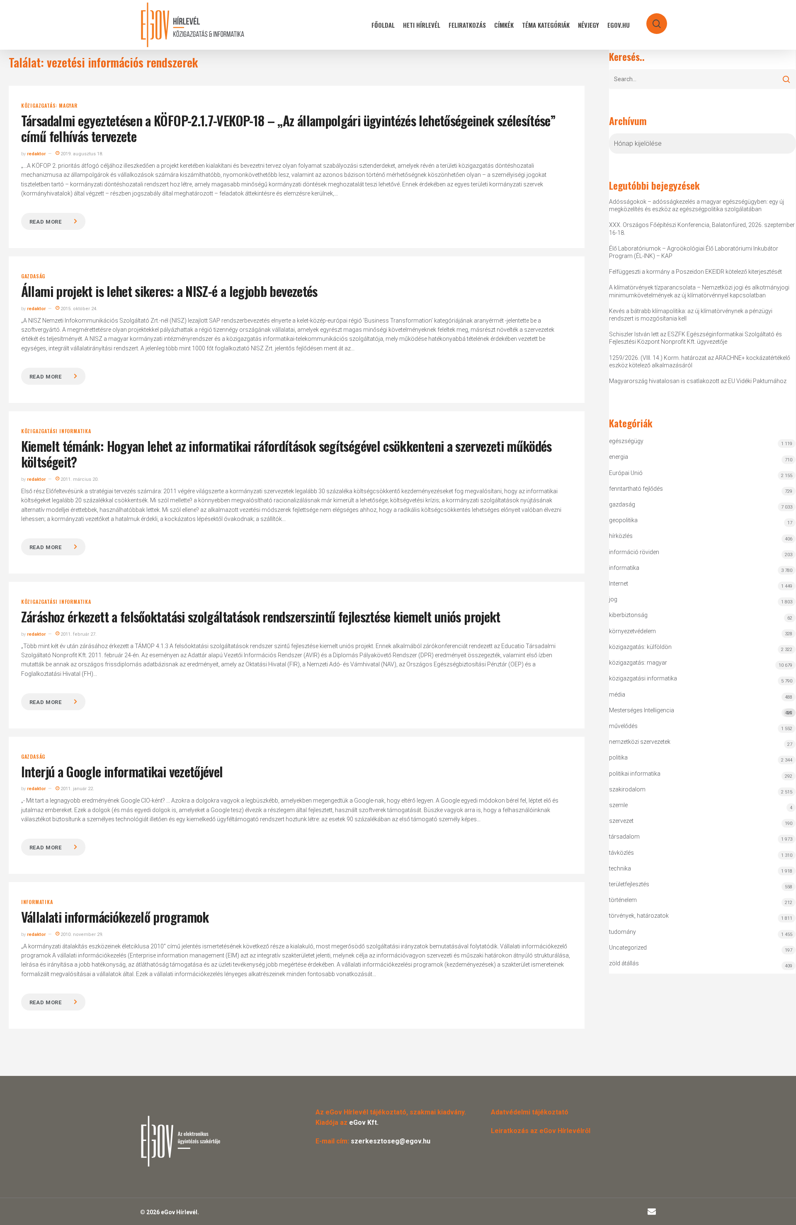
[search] (651, 19)
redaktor (36, 154)
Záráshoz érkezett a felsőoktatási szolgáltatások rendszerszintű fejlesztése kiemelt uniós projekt (260, 616)
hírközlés (621, 536)
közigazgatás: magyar (49, 105)
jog (613, 599)
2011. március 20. (79, 479)
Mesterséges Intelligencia (700, 711)
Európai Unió (626, 473)
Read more (45, 222)
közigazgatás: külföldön (640, 647)
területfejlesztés (629, 884)
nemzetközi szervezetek (639, 741)
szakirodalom (627, 789)
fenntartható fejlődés (636, 488)
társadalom (624, 836)
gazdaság (33, 276)
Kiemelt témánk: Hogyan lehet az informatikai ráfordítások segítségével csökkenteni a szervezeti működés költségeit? (286, 453)
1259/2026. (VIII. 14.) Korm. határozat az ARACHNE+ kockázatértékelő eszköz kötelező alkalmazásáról (699, 361)
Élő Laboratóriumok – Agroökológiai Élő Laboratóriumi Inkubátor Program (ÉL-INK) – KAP (693, 252)
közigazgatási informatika (56, 431)
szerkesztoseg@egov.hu (390, 1141)
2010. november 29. (81, 934)
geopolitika (623, 520)
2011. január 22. (76, 788)
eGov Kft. (364, 1122)
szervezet (621, 820)
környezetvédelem (632, 631)
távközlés (621, 852)
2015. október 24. (78, 308)
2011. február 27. (78, 634)
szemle (618, 805)
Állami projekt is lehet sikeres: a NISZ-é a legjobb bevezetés (169, 291)
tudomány (622, 931)
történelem (623, 900)
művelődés (623, 726)
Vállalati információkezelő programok (115, 916)
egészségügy (626, 441)
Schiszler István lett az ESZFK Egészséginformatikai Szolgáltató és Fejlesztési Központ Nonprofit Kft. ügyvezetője (695, 338)
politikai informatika (634, 773)
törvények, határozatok (639, 915)
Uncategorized (628, 947)
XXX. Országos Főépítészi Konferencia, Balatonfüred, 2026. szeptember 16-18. (702, 229)
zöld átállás (624, 963)
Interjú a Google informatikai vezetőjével (122, 771)
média (617, 694)
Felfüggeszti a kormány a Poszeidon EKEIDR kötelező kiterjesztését (695, 271)
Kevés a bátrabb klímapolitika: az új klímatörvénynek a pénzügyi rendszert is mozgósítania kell (690, 315)
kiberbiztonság (628, 615)
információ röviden (634, 552)
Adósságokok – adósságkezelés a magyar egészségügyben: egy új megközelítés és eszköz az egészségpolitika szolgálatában (696, 205)
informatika (37, 901)
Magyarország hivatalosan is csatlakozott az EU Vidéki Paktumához (697, 381)
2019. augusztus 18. (81, 154)
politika (618, 757)
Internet (618, 583)
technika (620, 868)
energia (618, 456)
